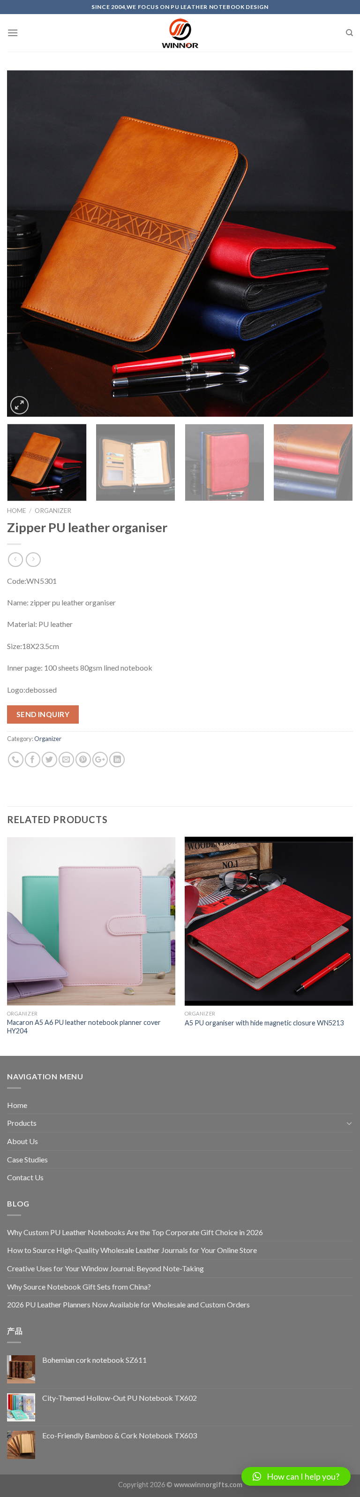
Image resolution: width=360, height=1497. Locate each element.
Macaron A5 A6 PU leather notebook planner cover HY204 (84, 1026)
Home (16, 510)
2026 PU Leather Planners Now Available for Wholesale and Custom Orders (128, 1304)
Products (22, 1122)
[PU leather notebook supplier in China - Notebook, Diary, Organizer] (180, 33)
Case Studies (27, 1159)
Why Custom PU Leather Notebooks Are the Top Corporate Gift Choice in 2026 (135, 1232)
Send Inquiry (43, 714)
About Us (22, 1141)
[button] (296, 1476)
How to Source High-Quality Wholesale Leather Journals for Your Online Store (132, 1249)
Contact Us (25, 1177)
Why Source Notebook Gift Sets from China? (79, 1286)
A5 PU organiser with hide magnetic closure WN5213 (264, 1023)
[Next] (334, 243)
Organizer (53, 510)
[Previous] (25, 243)
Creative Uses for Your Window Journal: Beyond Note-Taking (105, 1268)
